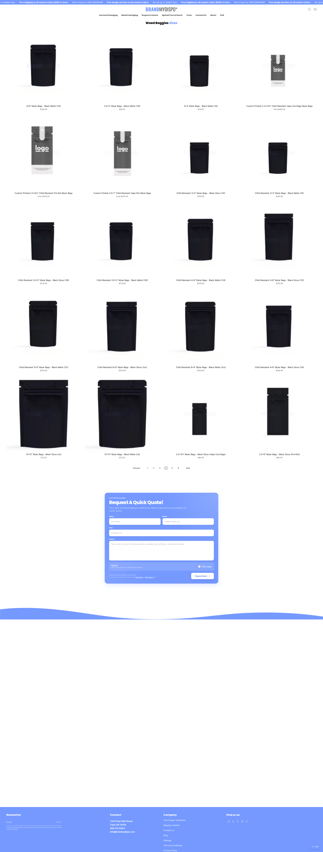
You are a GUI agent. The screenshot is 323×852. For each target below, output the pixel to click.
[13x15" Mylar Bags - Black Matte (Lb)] (122, 414)
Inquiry (112, 539)
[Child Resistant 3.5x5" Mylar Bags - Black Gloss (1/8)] (43, 240)
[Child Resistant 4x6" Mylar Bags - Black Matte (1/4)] (201, 240)
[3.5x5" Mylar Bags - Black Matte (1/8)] (122, 66)
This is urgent (207, 567)
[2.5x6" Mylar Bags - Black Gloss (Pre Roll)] (279, 414)
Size (111, 528)
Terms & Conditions (173, 845)
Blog (166, 835)
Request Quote (201, 576)
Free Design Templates (174, 820)
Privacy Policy (139, 577)
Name (112, 516)
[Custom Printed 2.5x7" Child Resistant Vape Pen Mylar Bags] (122, 153)
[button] (108, 15)
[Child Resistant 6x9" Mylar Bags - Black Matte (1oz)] (201, 327)
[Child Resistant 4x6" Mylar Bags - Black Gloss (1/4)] (279, 327)
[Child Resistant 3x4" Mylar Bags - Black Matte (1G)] (279, 153)
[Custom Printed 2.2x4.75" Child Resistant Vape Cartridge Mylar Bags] (279, 66)
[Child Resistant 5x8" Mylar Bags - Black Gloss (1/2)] (279, 240)
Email (165, 516)
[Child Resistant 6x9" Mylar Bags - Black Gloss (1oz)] (122, 327)
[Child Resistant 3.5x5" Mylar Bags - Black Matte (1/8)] (122, 240)
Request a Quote (171, 825)
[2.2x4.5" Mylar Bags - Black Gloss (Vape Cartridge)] (201, 414)
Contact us (169, 830)
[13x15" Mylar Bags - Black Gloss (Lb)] (43, 414)
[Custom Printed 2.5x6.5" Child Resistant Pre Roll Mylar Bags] (43, 153)
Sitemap (167, 840)
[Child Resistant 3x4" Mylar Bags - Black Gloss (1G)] (201, 153)
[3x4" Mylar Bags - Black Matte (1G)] (201, 66)
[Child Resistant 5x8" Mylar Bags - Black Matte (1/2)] (43, 327)
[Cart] (315, 9)
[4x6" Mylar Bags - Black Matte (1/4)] (43, 66)
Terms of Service (149, 577)
